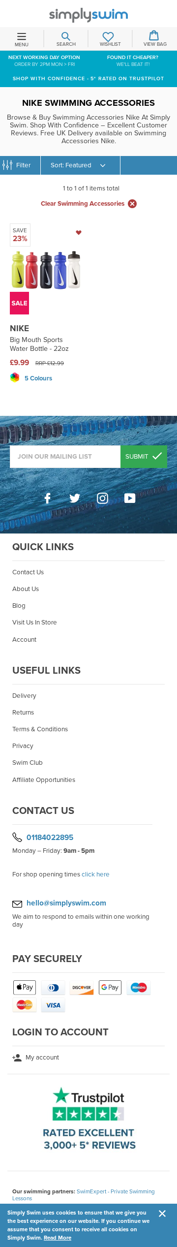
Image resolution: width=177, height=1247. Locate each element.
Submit (137, 457)
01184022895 (50, 837)
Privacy (22, 746)
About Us (25, 589)
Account (24, 640)
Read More (57, 1237)
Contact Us (28, 572)
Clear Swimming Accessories (82, 204)
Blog (19, 606)
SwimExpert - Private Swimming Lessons (83, 1195)
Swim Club (27, 763)
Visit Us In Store (34, 622)
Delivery (24, 696)
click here (96, 874)
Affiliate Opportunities (43, 780)
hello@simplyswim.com (66, 903)
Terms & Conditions (40, 729)
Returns (23, 713)
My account (41, 1057)
